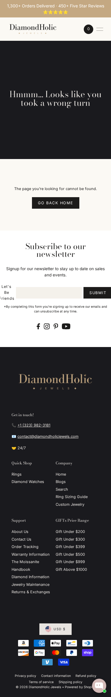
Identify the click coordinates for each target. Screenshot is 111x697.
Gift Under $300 (70, 539)
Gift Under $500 (70, 554)
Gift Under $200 (70, 531)
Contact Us (21, 539)
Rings (17, 474)
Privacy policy (25, 676)
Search (62, 489)
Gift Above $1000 (71, 569)
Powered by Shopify (80, 687)
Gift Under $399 (70, 546)
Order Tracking (25, 546)
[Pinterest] (56, 326)
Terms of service (41, 682)
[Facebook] (38, 326)
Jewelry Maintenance (30, 584)
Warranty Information (31, 554)
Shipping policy (70, 682)
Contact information (56, 676)
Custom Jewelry (70, 504)
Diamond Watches (28, 481)
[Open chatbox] (99, 686)
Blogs (61, 481)
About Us (20, 531)
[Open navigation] (99, 29)
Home (61, 474)
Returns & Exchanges (31, 592)
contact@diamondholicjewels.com (47, 436)
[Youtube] (66, 326)
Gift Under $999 (70, 562)
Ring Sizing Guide (72, 497)
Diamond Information (30, 577)
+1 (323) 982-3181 (33, 425)
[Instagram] (47, 326)
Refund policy (85, 676)
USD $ (60, 629)
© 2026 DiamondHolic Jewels (38, 687)
